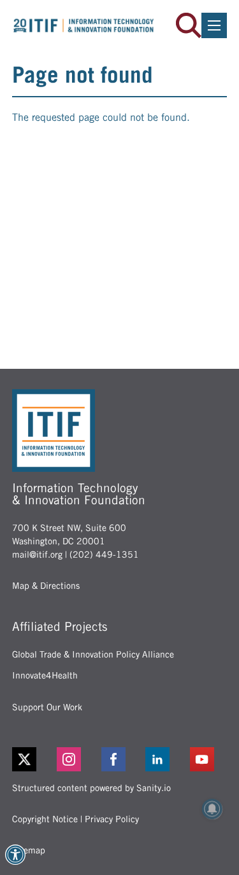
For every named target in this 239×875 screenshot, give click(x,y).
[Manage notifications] (212, 809)
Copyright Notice (45, 819)
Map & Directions (46, 585)
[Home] (84, 26)
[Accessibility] (15, 854)
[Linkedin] (163, 759)
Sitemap (28, 850)
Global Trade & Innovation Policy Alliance (93, 654)
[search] (188, 25)
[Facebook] (119, 759)
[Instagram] (75, 759)
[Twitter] (24, 759)
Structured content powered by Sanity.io (91, 787)
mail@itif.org (37, 554)
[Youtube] (208, 759)
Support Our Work (47, 707)
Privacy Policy (112, 819)
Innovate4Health (45, 675)
